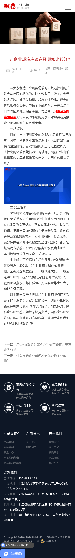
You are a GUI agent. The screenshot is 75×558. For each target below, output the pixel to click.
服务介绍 (9, 447)
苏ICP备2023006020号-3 (24, 541)
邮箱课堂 (31, 447)
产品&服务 (11, 433)
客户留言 (54, 463)
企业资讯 (31, 442)
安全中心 (9, 452)
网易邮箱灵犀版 (12, 463)
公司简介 (54, 442)
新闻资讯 (33, 433)
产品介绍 (9, 442)
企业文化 (54, 447)
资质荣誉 (54, 452)
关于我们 (55, 433)
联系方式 (54, 457)
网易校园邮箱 (11, 457)
